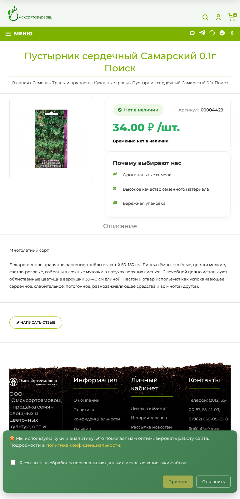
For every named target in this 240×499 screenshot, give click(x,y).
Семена (40, 82)
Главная (20, 82)
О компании (86, 400)
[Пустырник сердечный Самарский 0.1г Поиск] (51, 139)
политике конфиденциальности (83, 445)
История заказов (149, 417)
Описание (120, 226)
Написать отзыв (37, 322)
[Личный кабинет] (218, 17)
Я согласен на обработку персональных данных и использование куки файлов (102, 462)
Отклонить (213, 481)
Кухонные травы (111, 82)
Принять (178, 481)
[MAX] (192, 34)
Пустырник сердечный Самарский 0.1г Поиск (180, 82)
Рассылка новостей (151, 427)
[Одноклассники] (232, 34)
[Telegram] (202, 34)
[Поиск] (205, 17)
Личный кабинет (149, 408)
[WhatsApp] (212, 34)
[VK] (222, 34)
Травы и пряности (71, 82)
